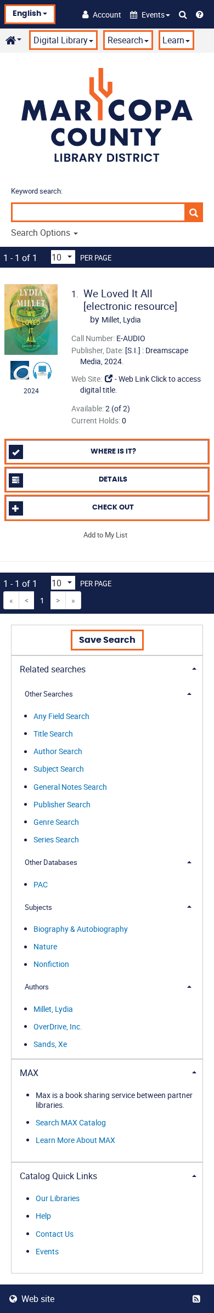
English (28, 14)
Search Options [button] (41, 233)
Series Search (56, 840)
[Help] (200, 14)
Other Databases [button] (51, 862)
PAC (40, 884)
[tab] (107, 668)
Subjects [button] (38, 907)
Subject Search (58, 769)
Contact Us (55, 1234)
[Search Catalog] (183, 14)
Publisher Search (62, 804)
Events (47, 1251)
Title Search (53, 733)
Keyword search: (37, 190)
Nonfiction (51, 964)
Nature (45, 947)
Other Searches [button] (49, 694)
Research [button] (125, 40)
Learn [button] (173, 40)
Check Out (113, 507)
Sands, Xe (50, 1044)
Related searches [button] (53, 669)
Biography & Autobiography (80, 929)
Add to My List (105, 535)
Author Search (57, 751)
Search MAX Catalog (71, 1122)
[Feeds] (199, 1299)
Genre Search (56, 822)
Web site (37, 1299)
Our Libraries (58, 1198)
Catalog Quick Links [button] (58, 1176)
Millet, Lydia (53, 1009)
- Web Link (131, 378)
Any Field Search (61, 716)
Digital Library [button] (60, 40)
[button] (150, 14)
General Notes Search (70, 787)
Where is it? (113, 451)
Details (113, 479)
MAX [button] (29, 1073)
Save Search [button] (107, 640)
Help (43, 1216)
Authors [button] (37, 987)
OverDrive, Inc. (57, 1026)
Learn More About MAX (75, 1140)
